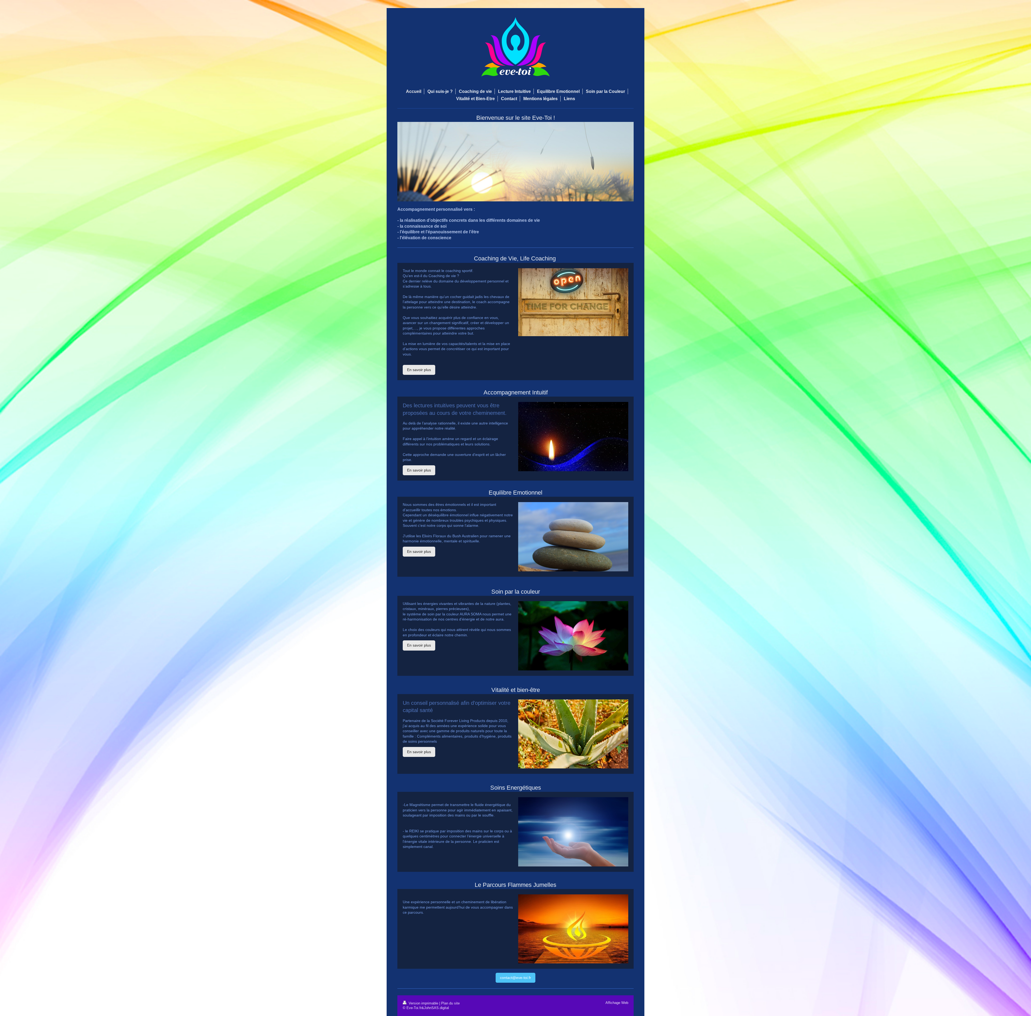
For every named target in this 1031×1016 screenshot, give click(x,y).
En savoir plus (419, 370)
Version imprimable (423, 1003)
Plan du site (450, 1003)
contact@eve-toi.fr (515, 977)
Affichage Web (616, 1003)
